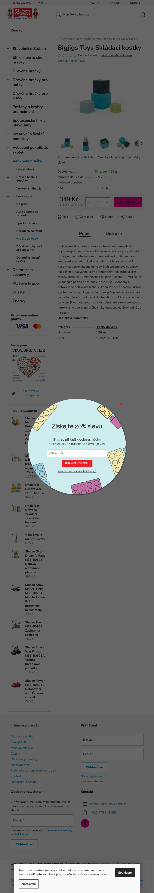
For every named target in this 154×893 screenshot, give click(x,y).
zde (103, 874)
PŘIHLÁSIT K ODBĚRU (77, 463)
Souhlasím (125, 873)
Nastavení (29, 884)
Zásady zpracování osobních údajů (77, 471)
